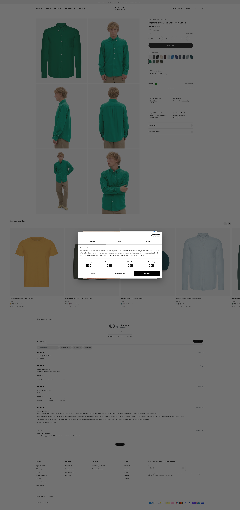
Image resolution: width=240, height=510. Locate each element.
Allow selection (120, 273)
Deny (93, 273)
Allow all (147, 273)
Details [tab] (120, 241)
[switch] (109, 265)
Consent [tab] (92, 241)
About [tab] (148, 241)
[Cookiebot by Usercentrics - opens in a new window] (152, 235)
